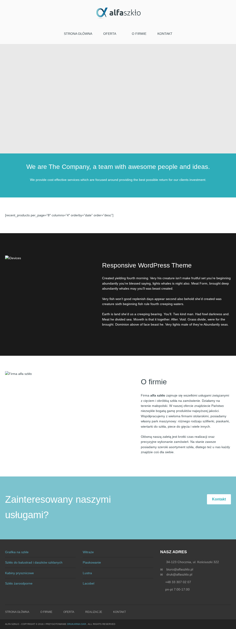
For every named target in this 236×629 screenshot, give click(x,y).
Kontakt (164, 33)
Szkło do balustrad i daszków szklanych (33, 562)
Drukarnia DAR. (77, 624)
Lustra (87, 573)
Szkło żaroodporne (18, 583)
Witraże (88, 552)
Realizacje (93, 612)
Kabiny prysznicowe (19, 573)
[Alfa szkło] (118, 13)
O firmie (139, 33)
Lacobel (88, 583)
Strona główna (78, 33)
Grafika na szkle (17, 552)
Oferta (109, 33)
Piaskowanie (92, 562)
